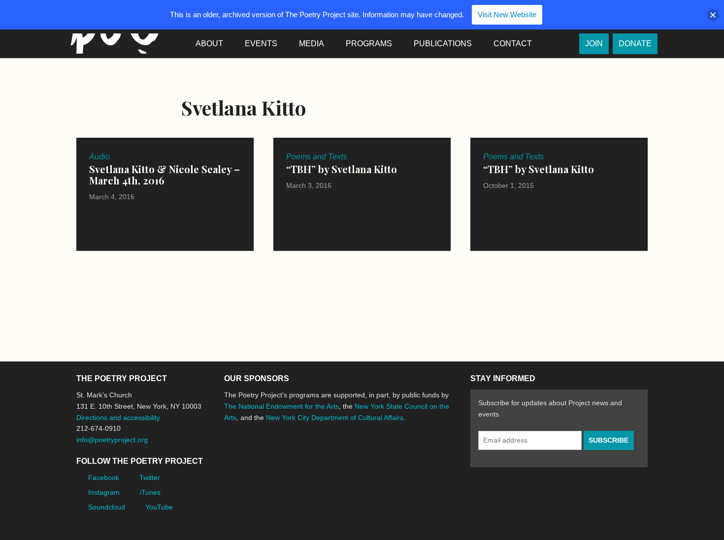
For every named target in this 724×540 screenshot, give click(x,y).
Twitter (149, 477)
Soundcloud (106, 507)
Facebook (103, 477)
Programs (369, 43)
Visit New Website (507, 14)
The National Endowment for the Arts (281, 406)
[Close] (713, 15)
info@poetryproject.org (112, 440)
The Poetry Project (112, 43)
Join (594, 43)
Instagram (104, 492)
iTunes (150, 492)
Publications (443, 43)
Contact (513, 43)
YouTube (159, 507)
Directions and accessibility (118, 417)
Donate (635, 43)
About (209, 43)
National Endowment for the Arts (251, 454)
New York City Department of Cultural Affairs (334, 417)
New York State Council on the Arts (368, 454)
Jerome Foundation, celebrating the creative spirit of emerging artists (315, 454)
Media (311, 43)
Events (261, 43)
